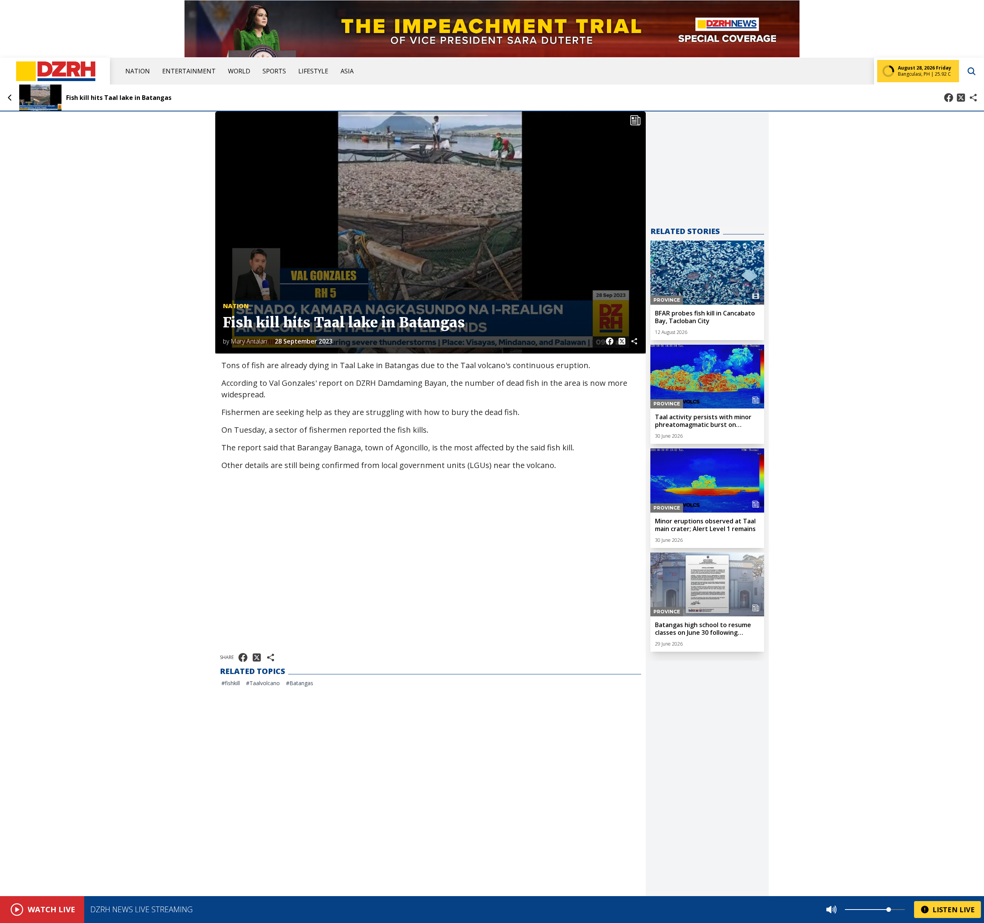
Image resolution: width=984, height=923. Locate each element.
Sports (274, 71)
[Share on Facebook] (948, 97)
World (239, 71)
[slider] (888, 909)
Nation (137, 71)
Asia (347, 71)
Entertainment (189, 71)
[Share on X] (961, 97)
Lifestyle (313, 71)
